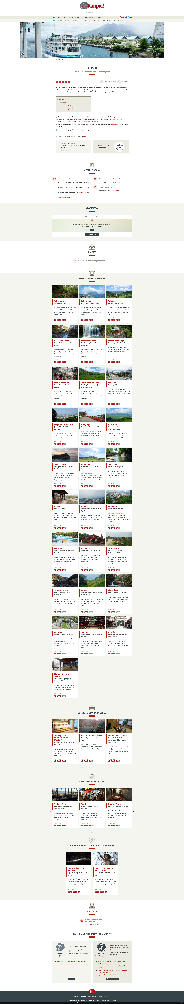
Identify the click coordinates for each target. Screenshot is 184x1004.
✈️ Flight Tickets (67, 20)
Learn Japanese (89, 17)
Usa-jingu (85, 548)
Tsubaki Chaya (60, 804)
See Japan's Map (92, 234)
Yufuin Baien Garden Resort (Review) (117, 736)
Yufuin (111, 301)
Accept (92, 230)
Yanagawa (112, 464)
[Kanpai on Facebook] (126, 17)
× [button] (179, 968)
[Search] (103, 12)
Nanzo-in (58, 548)
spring (84, 121)
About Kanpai (92, 996)
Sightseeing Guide (68, 17)
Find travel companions (112, 979)
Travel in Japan (57, 17)
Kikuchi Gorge (114, 590)
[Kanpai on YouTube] (131, 17)
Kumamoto (93, 117)
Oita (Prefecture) (62, 383)
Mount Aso (86, 464)
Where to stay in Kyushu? (66, 108)
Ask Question (72, 979)
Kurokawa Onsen (62, 341)
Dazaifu (111, 632)
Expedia (118, 182)
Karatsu (84, 590)
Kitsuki (57, 506)
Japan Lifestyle (79, 17)
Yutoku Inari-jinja (116, 341)
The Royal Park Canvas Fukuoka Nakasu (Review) (64, 737)
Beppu (96, 121)
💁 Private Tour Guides (100, 20)
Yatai (83, 804)
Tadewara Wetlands (90, 383)
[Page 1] (91, 832)
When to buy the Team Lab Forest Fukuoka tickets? (72, 961)
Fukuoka (80, 117)
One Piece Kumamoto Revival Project (104, 869)
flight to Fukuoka (65, 197)
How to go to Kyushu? (65, 104)
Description (63, 102)
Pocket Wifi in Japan (115, 190)
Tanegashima (60, 464)
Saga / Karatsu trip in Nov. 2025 (107, 975)
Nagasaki (106, 117)
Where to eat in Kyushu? (66, 110)
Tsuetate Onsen (61, 590)
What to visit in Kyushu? (66, 106)
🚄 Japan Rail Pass (88, 20)
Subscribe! (168, 996)
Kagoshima (59, 632)
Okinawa (74, 119)
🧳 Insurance (115, 20)
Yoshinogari (113, 548)
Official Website (89, 924)
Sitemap (106, 996)
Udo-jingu (85, 424)
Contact (100, 996)
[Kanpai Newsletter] (123, 17)
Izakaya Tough (114, 804)
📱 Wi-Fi (109, 20)
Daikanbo (112, 424)
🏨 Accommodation (77, 20)
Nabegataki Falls (88, 341)
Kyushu (86, 136)
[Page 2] (92, 832)
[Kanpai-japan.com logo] (92, 6)
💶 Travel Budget (57, 20)
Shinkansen (115, 124)
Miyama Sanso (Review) (91, 735)
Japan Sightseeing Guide (61, 59)
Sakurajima (86, 301)
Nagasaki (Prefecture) (64, 424)
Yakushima (59, 301)
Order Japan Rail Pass (80, 192)
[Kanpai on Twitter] (129, 17)
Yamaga (84, 632)
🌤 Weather (123, 20)
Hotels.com (111, 182)
